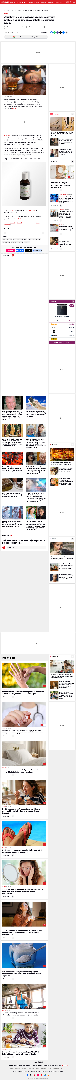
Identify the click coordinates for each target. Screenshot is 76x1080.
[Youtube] (41, 1074)
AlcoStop (15, 108)
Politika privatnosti (55, 1071)
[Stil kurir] (33, 1068)
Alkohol (38, 239)
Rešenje (21, 242)
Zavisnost (14, 242)
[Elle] (29, 1068)
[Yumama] (56, 1068)
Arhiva (61, 1071)
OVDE (11, 210)
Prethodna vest (11, 233)
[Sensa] (49, 1068)
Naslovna (6, 10)
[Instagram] (38, 1074)
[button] (44, 32)
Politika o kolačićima (45, 1071)
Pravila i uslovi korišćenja (29, 1071)
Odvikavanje (6, 242)
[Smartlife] (43, 1068)
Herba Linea (24, 239)
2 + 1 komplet (16, 219)
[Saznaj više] (72, 114)
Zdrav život (13, 10)
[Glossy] (38, 1068)
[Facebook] (27, 1074)
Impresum (20, 1071)
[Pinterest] (34, 1074)
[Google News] (45, 1074)
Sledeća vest (38, 233)
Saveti (19, 10)
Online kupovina (7, 239)
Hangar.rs (16, 239)
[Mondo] (17, 1068)
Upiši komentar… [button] (11, 547)
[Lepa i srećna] (5, 2)
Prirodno (27, 242)
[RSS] (48, 1074)
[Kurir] (12, 1068)
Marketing (15, 1071)
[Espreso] (24, 1068)
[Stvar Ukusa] (63, 1068)
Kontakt (38, 1071)
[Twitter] (30, 1074)
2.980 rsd (31, 210)
